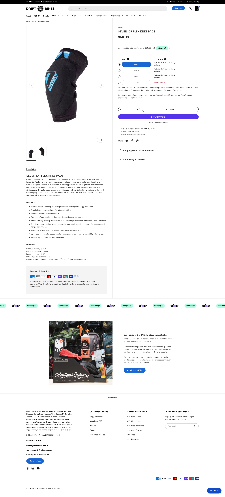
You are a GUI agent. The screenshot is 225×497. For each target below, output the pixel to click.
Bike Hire (129, 16)
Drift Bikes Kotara (134, 417)
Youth (87, 16)
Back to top (112, 398)
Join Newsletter (133, 439)
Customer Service (177, 2)
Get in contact (35, 461)
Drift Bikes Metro (134, 421)
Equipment (101, 16)
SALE (28, 16)
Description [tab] (31, 169)
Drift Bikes (35, 488)
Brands (46, 16)
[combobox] (117, 8)
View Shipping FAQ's (134, 370)
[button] (196, 8)
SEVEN (120, 27)
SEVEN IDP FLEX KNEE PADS (40, 21)
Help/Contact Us (96, 417)
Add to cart (170, 109)
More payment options (158, 122)
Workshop (115, 16)
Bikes (54, 16)
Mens (64, 16)
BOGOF (37, 16)
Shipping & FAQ (193, 2)
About (141, 16)
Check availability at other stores (133, 134)
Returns (93, 426)
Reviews (178, 8)
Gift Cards (131, 435)
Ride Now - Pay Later (135, 430)
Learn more (54, 2)
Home (28, 21)
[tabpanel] (66, 217)
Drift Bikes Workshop (135, 426)
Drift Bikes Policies (97, 435)
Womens (76, 16)
